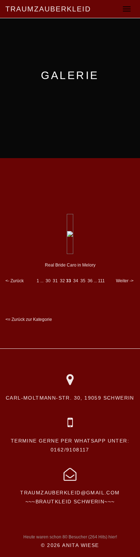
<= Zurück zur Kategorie (28, 319)
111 (101, 280)
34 (75, 280)
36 (90, 280)
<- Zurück (14, 280)
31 (55, 280)
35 (82, 280)
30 (48, 280)
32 (62, 280)
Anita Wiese (80, 545)
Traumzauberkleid (48, 9)
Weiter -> (125, 280)
